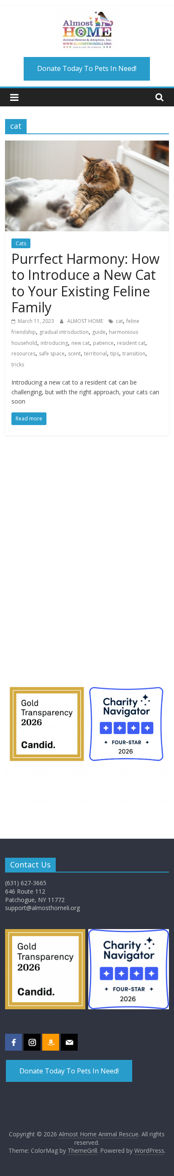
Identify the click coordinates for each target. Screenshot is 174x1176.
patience (103, 343)
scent (74, 353)
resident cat (131, 343)
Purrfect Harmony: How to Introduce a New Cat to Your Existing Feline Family (85, 282)
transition (133, 353)
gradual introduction (64, 332)
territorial (95, 353)
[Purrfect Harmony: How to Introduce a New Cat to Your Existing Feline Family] (87, 145)
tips (114, 353)
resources (23, 353)
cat (119, 321)
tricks (17, 364)
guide (99, 332)
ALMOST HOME (85, 321)
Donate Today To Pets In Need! (86, 68)
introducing (54, 343)
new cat (80, 343)
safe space (52, 353)
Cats (21, 243)
